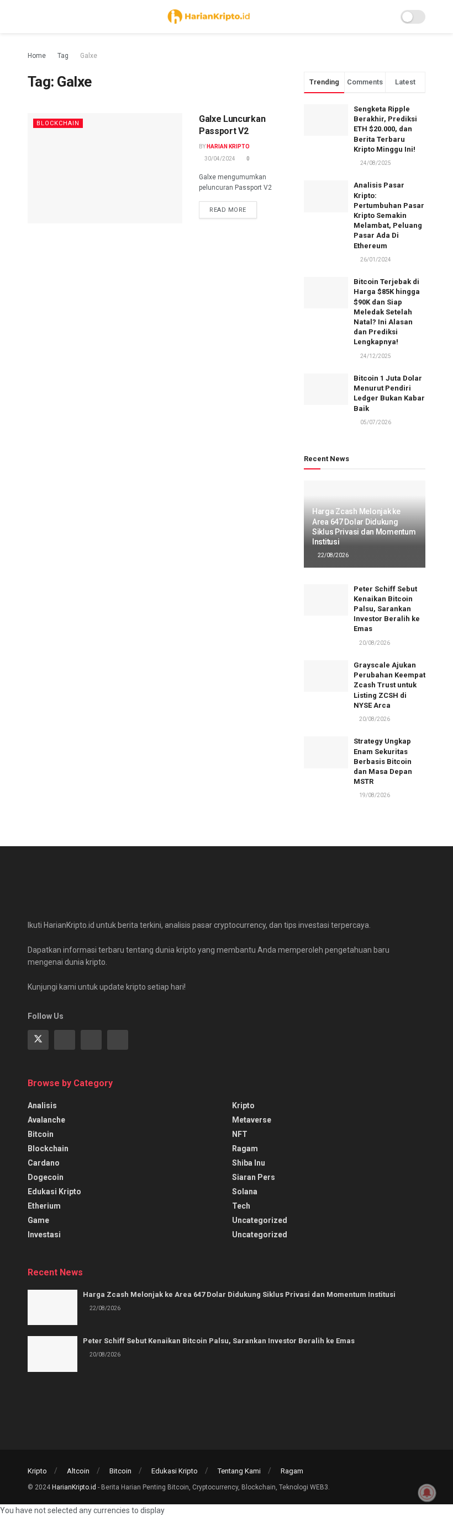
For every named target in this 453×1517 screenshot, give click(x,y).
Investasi (44, 1234)
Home (37, 56)
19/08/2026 (374, 795)
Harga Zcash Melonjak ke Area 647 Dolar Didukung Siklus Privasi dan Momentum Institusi (239, 1294)
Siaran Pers (253, 1177)
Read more (227, 209)
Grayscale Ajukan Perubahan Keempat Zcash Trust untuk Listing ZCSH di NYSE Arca (389, 685)
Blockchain (58, 123)
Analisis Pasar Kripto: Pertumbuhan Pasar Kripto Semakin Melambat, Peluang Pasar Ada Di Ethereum (389, 215)
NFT (239, 1134)
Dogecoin (46, 1177)
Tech (241, 1205)
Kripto (243, 1105)
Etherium (44, 1205)
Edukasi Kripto (54, 1191)
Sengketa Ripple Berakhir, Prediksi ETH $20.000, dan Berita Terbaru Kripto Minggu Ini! (385, 129)
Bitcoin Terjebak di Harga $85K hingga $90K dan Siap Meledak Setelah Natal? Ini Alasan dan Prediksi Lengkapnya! (387, 311)
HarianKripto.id (74, 1487)
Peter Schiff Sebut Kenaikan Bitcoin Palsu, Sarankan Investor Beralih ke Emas (387, 609)
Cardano (44, 1162)
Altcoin (78, 1471)
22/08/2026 (333, 555)
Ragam (245, 1148)
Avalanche (46, 1119)
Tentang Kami (239, 1471)
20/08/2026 (374, 643)
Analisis (42, 1105)
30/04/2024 (219, 159)
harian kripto (228, 146)
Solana (244, 1191)
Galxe (88, 56)
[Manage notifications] (427, 1493)
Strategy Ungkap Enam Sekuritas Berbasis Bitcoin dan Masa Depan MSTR (383, 761)
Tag (63, 56)
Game (38, 1220)
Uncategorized (259, 1220)
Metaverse (251, 1119)
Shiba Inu (248, 1162)
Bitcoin (41, 1134)
